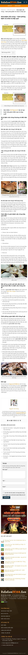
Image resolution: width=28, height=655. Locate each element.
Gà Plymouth (14, 110)
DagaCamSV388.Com (21, 412)
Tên (4, 480)
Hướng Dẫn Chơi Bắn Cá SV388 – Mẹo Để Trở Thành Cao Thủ (15, 558)
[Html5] (20, 420)
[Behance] (9, 420)
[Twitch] (18, 420)
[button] (12, 53)
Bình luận (5, 469)
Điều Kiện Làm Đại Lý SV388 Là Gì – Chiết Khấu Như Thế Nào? (14, 571)
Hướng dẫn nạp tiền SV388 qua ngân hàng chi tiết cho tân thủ (16, 549)
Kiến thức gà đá (11, 10)
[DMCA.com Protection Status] (4, 601)
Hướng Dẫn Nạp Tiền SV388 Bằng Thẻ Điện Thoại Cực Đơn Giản (15, 579)
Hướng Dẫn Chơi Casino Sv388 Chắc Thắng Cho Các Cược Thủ (15, 562)
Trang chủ (3, 10)
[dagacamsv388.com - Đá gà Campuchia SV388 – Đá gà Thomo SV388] (11, 2)
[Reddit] (14, 420)
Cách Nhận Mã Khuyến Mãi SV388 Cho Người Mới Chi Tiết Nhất (15, 575)
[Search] (26, 2)
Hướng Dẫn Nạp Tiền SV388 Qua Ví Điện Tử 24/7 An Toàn (15, 545)
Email (4, 486)
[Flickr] (11, 420)
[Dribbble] (16, 420)
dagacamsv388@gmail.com (11, 643)
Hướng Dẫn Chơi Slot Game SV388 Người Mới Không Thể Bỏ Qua (15, 553)
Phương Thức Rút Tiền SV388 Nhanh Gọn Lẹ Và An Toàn (15, 541)
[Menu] (24, 2)
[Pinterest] (7, 420)
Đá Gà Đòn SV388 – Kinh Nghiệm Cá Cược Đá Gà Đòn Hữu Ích (16, 566)
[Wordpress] (13, 420)
